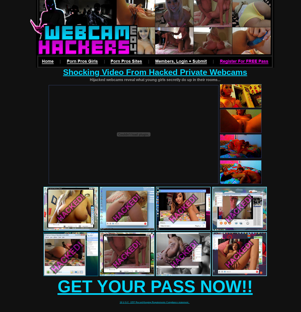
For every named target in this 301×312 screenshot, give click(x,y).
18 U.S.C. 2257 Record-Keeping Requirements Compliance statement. (155, 302)
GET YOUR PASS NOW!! (155, 286)
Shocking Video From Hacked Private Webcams (155, 72)
